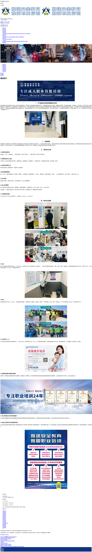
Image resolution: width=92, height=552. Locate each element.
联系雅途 (4, 71)
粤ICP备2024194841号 (4, 534)
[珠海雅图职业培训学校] (46, 11)
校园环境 (4, 70)
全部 (3, 33)
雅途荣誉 (4, 65)
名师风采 (4, 67)
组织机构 (4, 66)
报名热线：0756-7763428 (5, 21)
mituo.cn (15, 536)
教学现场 (4, 68)
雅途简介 (4, 64)
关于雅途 (2, 74)
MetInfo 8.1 (7, 536)
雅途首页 (2, 73)
